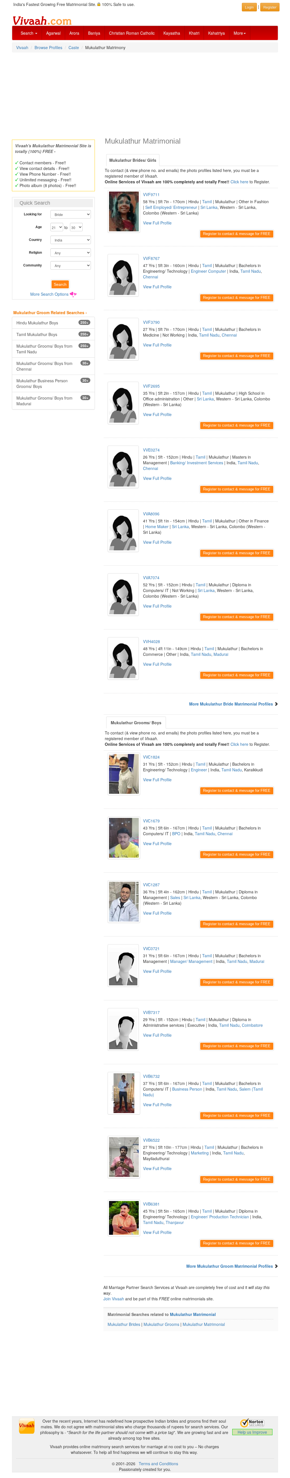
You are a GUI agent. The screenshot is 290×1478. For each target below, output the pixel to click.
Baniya (94, 33)
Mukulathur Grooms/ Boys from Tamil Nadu (52, 348)
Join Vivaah (114, 1298)
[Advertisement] (145, 94)
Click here (239, 181)
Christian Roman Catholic (132, 33)
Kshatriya (216, 33)
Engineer (199, 769)
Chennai (150, 277)
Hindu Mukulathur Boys (52, 323)
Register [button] (269, 7)
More (238, 33)
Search (28, 33)
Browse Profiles (48, 47)
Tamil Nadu (250, 271)
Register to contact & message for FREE (236, 234)
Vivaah (22, 47)
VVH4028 (151, 641)
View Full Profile (157, 223)
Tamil (207, 201)
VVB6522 (151, 1140)
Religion (35, 252)
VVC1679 (151, 821)
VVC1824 (151, 757)
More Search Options (49, 294)
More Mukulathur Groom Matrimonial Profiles (229, 1266)
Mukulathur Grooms (161, 1324)
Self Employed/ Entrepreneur (171, 207)
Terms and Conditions (158, 1463)
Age (38, 226)
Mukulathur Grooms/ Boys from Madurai (52, 400)
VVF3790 (151, 322)
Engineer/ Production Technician (220, 1216)
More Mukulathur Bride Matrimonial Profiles (231, 704)
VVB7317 (151, 1012)
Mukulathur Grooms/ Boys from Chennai (52, 366)
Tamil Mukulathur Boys (52, 334)
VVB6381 (151, 1204)
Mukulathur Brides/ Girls (132, 160)
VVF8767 (151, 258)
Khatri (194, 33)
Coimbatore (252, 1025)
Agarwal (53, 33)
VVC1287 (151, 884)
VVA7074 (151, 577)
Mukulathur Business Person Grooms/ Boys (52, 383)
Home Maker (157, 526)
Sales (175, 897)
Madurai (221, 654)
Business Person (187, 1089)
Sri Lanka (209, 207)
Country (35, 239)
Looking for (33, 214)
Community (32, 265)
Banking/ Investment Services (196, 462)
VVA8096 (151, 514)
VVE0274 (151, 450)
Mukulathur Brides (124, 1324)
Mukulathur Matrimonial (193, 1314)
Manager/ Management (191, 961)
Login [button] (249, 7)
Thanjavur (175, 1222)
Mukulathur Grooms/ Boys (136, 722)
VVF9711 (151, 194)
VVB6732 (151, 1076)
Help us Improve (252, 1432)
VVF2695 (151, 386)
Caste (74, 47)
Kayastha (171, 33)
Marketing (200, 1153)
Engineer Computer (208, 271)
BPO (176, 833)
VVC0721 (151, 948)
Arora (74, 33)
